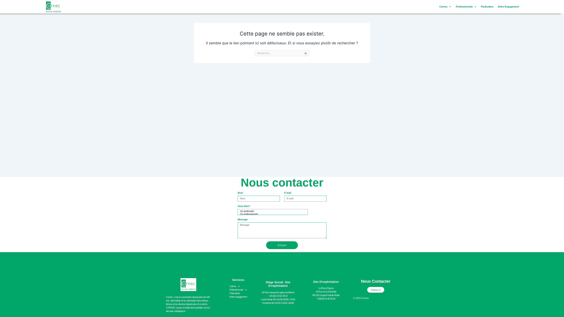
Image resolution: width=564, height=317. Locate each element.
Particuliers (487, 6)
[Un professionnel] (272, 214)
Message (243, 219)
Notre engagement (508, 6)
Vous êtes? (244, 206)
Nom (240, 193)
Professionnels (464, 6)
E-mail (287, 193)
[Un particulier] (272, 211)
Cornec (443, 6)
